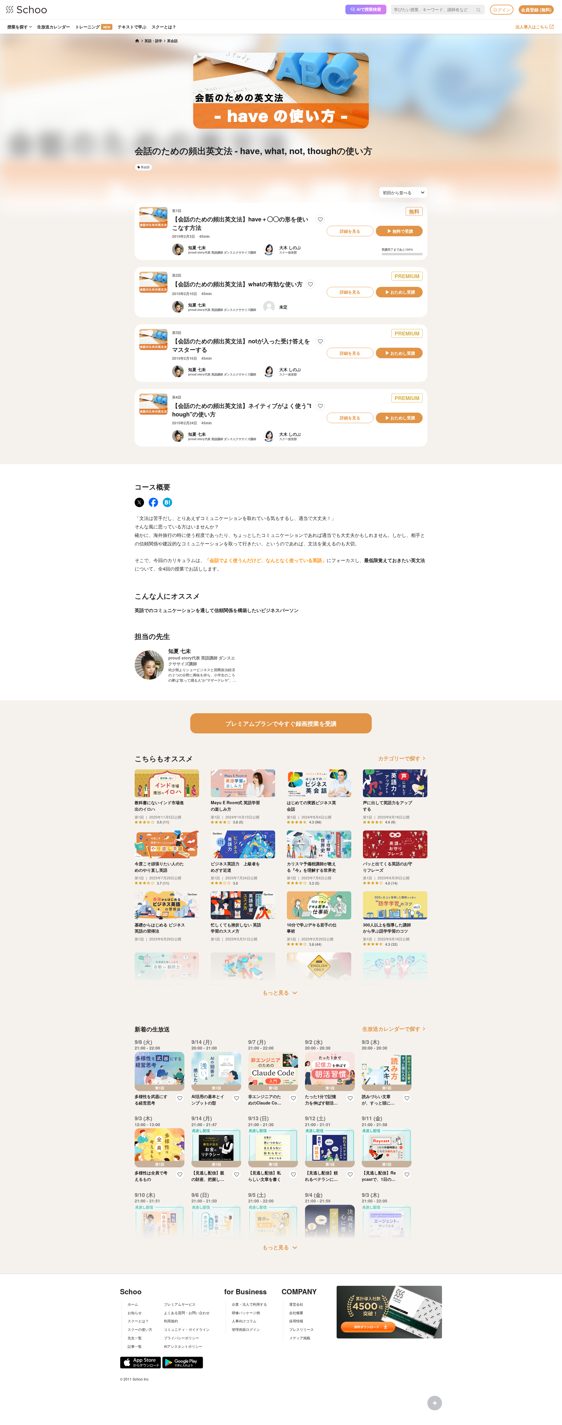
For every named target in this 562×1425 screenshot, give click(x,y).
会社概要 (296, 1312)
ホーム (133, 1304)
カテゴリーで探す (402, 758)
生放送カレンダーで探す (394, 1029)
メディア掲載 (299, 1337)
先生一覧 (135, 1337)
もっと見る (281, 992)
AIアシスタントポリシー (183, 1346)
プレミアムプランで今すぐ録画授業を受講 (281, 723)
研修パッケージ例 (246, 1312)
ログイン (501, 9)
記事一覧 (135, 1346)
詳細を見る (350, 231)
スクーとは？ (164, 27)
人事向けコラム (244, 1320)
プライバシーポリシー (181, 1337)
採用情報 (296, 1320)
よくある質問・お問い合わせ (187, 1312)
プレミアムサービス (180, 1304)
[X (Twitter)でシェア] (139, 502)
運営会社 (296, 1304)
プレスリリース (301, 1329)
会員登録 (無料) (536, 9)
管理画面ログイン (246, 1329)
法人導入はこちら (531, 27)
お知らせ (135, 1312)
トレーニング (92, 27)
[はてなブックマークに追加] (167, 502)
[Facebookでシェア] (153, 502)
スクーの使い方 (140, 1329)
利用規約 (171, 1320)
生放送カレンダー (53, 27)
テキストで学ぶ (132, 27)
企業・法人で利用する (249, 1304)
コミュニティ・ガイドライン (187, 1329)
